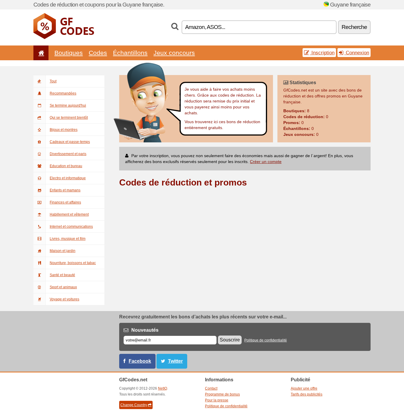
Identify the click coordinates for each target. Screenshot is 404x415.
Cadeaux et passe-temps (70, 142)
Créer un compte (266, 161)
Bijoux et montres (63, 130)
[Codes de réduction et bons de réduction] (63, 38)
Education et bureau (66, 166)
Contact (211, 388)
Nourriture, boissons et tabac (73, 263)
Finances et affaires (65, 202)
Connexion (356, 53)
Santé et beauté (62, 275)
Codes (98, 52)
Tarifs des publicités (306, 394)
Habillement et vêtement (69, 214)
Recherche (354, 27)
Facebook (140, 361)
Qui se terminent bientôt (69, 117)
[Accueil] (40, 52)
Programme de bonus (222, 394)
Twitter (175, 361)
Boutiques (68, 52)
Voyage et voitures (64, 299)
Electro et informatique (68, 178)
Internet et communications (71, 226)
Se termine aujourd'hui (68, 105)
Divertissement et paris (68, 154)
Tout (53, 81)
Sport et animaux (63, 287)
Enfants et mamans (65, 190)
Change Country (133, 405)
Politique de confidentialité (265, 340)
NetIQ (162, 388)
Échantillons (130, 52)
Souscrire (230, 339)
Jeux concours (174, 52)
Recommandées (63, 93)
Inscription (322, 53)
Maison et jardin (62, 251)
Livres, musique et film (67, 239)
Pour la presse (216, 400)
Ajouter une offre (304, 388)
